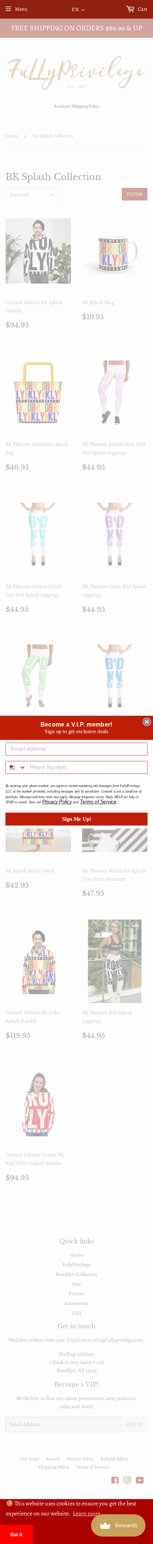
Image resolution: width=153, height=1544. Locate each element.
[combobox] (16, 767)
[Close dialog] (146, 721)
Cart (142, 9)
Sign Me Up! (76, 819)
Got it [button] (16, 1534)
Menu (21, 9)
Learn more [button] (86, 1513)
